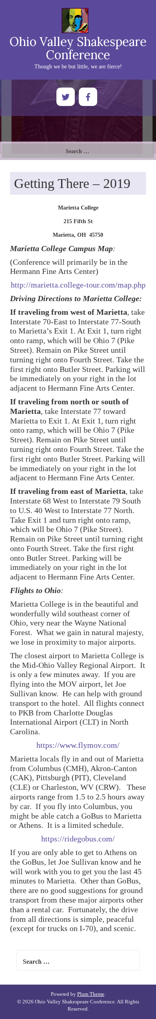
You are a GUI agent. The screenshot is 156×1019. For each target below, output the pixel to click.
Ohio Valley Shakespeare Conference (78, 48)
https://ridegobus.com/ (78, 838)
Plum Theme (90, 994)
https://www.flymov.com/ (78, 745)
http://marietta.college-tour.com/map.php (78, 284)
